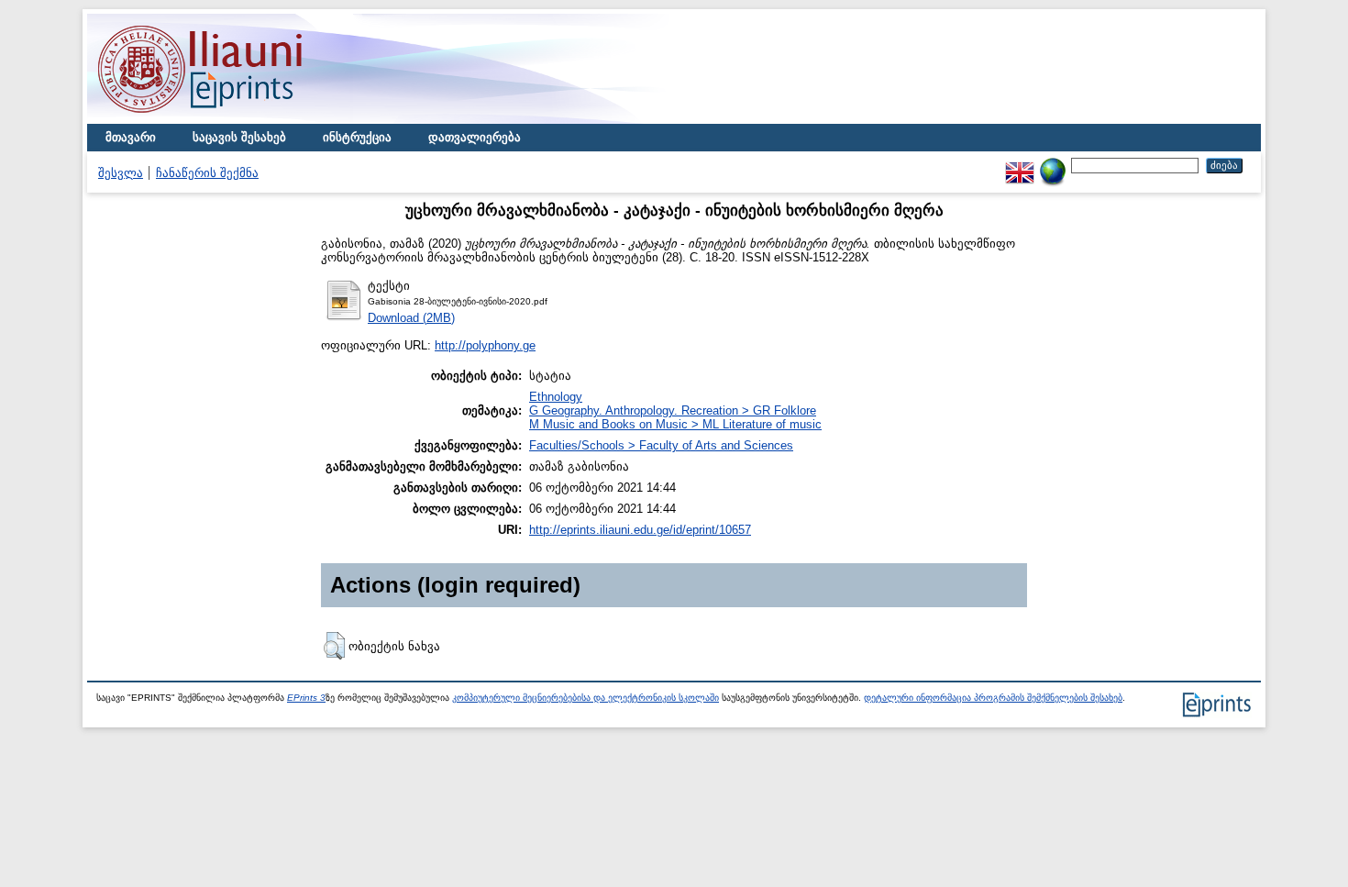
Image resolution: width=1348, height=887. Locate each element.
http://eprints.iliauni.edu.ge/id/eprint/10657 (640, 530)
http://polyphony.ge (485, 345)
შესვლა (120, 173)
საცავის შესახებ (239, 137)
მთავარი (130, 137)
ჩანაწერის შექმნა (207, 173)
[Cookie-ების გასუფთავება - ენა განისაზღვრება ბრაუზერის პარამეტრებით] (1052, 165)
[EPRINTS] (243, 120)
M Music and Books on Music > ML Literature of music (675, 424)
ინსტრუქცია (357, 137)
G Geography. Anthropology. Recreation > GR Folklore (672, 410)
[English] (1019, 165)
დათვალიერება (474, 137)
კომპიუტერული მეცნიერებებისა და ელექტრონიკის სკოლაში (585, 698)
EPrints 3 (306, 698)
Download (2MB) (411, 318)
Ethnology (555, 397)
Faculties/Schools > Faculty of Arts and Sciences (661, 445)
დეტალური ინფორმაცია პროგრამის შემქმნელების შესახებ (993, 698)
